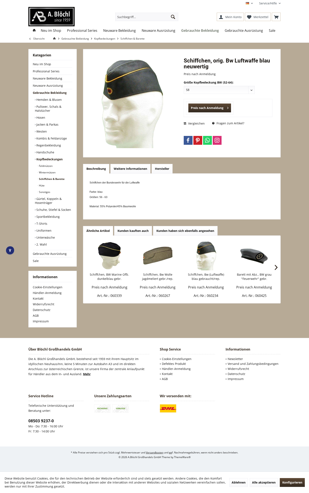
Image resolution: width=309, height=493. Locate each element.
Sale (36, 261)
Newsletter (235, 359)
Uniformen (44, 231)
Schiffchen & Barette (51, 179)
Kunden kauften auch (133, 231)
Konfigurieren (292, 482)
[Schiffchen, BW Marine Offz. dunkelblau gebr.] (109, 255)
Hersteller (162, 169)
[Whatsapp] (207, 140)
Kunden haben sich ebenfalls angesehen (185, 231)
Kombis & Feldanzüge (51, 138)
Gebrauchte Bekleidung (50, 93)
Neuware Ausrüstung (48, 86)
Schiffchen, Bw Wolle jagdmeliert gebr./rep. (157, 276)
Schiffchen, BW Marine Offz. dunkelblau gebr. (109, 276)
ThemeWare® (182, 457)
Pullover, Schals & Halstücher (48, 109)
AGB (36, 316)
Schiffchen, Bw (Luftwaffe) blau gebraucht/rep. (206, 276)
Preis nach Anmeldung (207, 108)
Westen (41, 131)
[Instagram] (217, 140)
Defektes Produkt (174, 364)
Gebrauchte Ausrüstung (50, 254)
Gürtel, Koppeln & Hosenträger (48, 201)
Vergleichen (196, 123)
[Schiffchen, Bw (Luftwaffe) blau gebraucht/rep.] (206, 255)
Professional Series (46, 71)
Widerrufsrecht (43, 304)
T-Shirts (41, 224)
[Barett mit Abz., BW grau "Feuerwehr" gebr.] (254, 255)
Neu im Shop (42, 64)
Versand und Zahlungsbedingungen (253, 364)
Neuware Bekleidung (47, 78)
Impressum (41, 321)
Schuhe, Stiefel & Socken (53, 210)
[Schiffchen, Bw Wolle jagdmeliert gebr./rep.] (158, 255)
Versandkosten (154, 452)
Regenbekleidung (48, 145)
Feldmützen (45, 166)
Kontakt (38, 298)
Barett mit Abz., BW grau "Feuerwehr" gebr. (254, 276)
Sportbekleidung (48, 217)
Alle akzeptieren (264, 482)
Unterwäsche (45, 237)
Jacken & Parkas (47, 124)
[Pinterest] (197, 140)
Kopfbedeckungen (49, 159)
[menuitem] (268, 3)
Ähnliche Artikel (98, 231)
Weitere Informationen (130, 169)
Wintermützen (46, 172)
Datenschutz (41, 310)
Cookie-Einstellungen (47, 287)
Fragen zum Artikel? (230, 123)
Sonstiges (44, 192)
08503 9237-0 (41, 421)
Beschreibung (96, 169)
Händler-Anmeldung (47, 293)
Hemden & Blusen (49, 100)
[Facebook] (188, 140)
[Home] (34, 30)
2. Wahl (41, 244)
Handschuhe (45, 152)
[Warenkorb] (276, 17)
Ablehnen (239, 482)
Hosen (40, 118)
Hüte (41, 185)
